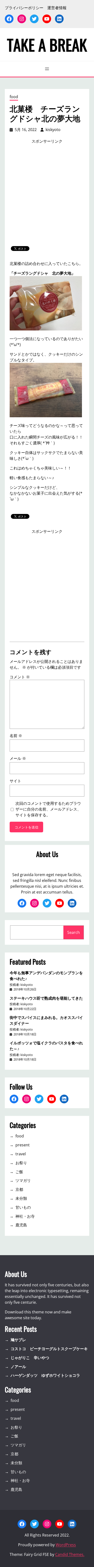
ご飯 (19, 1171)
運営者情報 (57, 7)
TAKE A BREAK (47, 44)
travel (20, 1154)
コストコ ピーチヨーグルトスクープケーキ (49, 1348)
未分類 (21, 1198)
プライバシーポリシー (24, 7)
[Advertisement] (47, 195)
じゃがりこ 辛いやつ (30, 1357)
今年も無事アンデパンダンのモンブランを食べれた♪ (46, 975)
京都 (19, 1189)
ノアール (18, 1366)
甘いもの (23, 1207)
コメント (20, 677)
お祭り (21, 1162)
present (22, 1145)
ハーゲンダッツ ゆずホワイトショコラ (45, 1375)
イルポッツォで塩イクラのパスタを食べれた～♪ (46, 1045)
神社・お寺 (25, 1216)
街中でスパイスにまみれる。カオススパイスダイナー (46, 1020)
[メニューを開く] (47, 69)
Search (73, 932)
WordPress (66, 1544)
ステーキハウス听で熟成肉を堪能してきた (46, 998)
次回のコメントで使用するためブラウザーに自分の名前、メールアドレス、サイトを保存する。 (48, 809)
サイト (15, 781)
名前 (16, 735)
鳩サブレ (18, 1339)
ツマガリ (23, 1180)
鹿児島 (21, 1225)
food (14, 96)
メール (18, 758)
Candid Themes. (69, 1554)
